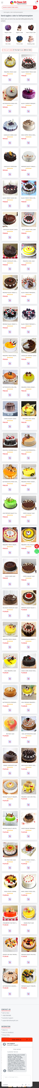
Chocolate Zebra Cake (10, 135)
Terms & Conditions (8, 1032)
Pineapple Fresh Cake (10, 72)
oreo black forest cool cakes (28, 765)
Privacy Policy (6, 1035)
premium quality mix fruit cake (28, 954)
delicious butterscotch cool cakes (28, 450)
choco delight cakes (10, 419)
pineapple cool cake (29, 261)
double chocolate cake (10, 765)
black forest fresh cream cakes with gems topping (28, 198)
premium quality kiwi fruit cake (10, 828)
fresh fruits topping (10, 891)
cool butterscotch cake (29, 734)
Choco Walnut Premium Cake (28, 828)
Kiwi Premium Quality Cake (10, 513)
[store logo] (21, 2)
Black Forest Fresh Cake (28, 72)
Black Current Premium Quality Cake (28, 103)
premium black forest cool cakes (28, 639)
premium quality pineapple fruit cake (28, 986)
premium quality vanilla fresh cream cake (28, 166)
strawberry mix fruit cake (10, 923)
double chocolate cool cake (10, 261)
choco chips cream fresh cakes (28, 671)
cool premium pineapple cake (28, 702)
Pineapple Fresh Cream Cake (28, 387)
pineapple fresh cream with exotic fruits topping (28, 860)
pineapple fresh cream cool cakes (28, 482)
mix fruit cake (10, 734)
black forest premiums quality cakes (28, 292)
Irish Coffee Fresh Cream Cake (28, 135)
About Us (5, 1030)
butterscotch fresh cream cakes (10, 482)
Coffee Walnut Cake (29, 513)
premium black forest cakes (10, 292)
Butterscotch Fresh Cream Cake (10, 103)
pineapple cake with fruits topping (28, 797)
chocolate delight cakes (10, 229)
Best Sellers (29, 50)
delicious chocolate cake (10, 608)
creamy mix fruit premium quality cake (10, 954)
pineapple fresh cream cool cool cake (10, 639)
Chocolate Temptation (10, 166)
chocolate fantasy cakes (28, 356)
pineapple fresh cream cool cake (10, 545)
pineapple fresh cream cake (10, 356)
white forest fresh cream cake (28, 891)
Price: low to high (7, 50)
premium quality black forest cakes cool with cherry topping (28, 608)
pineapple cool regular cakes (28, 545)
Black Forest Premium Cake (28, 324)
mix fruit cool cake (10, 860)
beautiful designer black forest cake (10, 450)
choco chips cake (10, 576)
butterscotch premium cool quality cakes (10, 702)
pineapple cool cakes (29, 419)
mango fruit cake (29, 923)
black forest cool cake (29, 229)
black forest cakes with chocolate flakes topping (10, 198)
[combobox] (19, 7)
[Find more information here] (17, 1062)
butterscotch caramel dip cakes (10, 986)
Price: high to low (18, 50)
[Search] (35, 7)
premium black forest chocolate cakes (10, 324)
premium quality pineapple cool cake (10, 797)
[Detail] (10, 80)
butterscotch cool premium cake (10, 387)
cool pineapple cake (10, 671)
